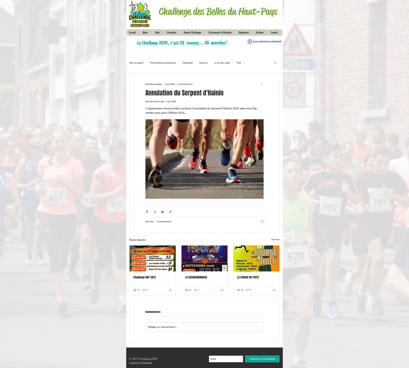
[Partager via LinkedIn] (162, 211)
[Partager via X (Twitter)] (154, 211)
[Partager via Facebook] (146, 211)
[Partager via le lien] (170, 211)
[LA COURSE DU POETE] (256, 258)
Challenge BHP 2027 (144, 277)
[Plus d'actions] (262, 84)
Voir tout (275, 239)
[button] (244, 32)
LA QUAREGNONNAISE (196, 277)
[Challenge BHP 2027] (153, 258)
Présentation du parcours (163, 62)
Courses (203, 62)
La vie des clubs (222, 62)
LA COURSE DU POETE (248, 277)
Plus (239, 62)
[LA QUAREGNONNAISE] (204, 258)
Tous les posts (136, 62)
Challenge (187, 62)
